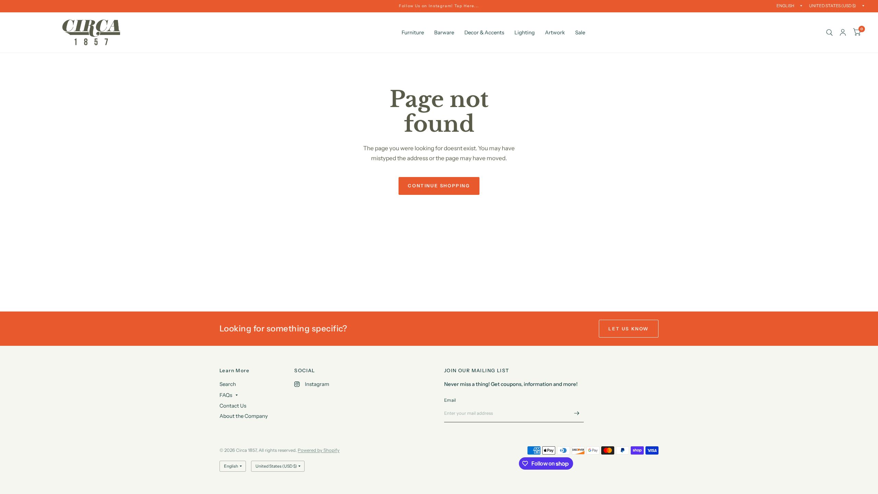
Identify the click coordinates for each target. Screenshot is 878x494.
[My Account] (843, 32)
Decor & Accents (484, 32)
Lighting (524, 32)
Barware (444, 32)
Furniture (413, 32)
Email (450, 400)
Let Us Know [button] (628, 328)
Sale (580, 32)
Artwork (555, 32)
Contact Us (233, 405)
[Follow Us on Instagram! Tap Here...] (439, 6)
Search (228, 384)
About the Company (244, 416)
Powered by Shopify (319, 450)
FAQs (226, 395)
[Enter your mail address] (577, 413)
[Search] (829, 32)
